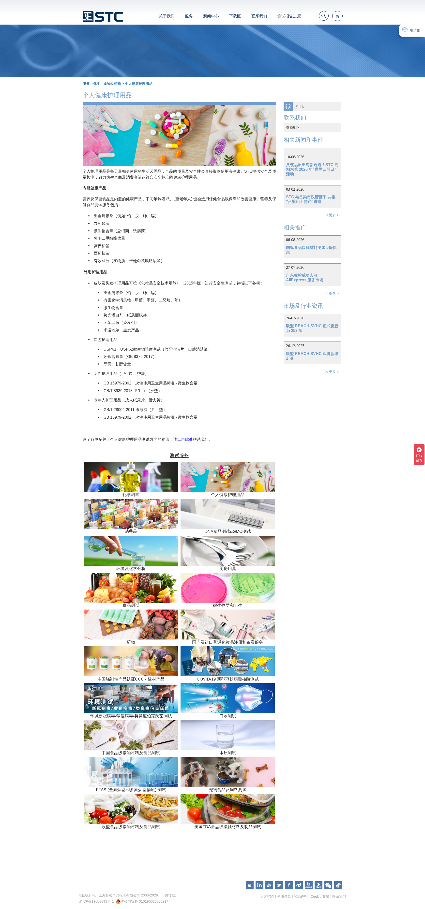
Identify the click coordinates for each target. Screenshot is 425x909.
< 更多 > (332, 215)
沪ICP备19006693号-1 (96, 901)
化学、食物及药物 (107, 83)
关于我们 (167, 16)
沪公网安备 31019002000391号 (145, 901)
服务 (189, 16)
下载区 (235, 16)
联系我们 (259, 16)
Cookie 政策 (320, 896)
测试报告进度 (289, 16)
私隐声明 (301, 896)
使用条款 (284, 896)
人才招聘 (267, 896)
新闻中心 (211, 16)
